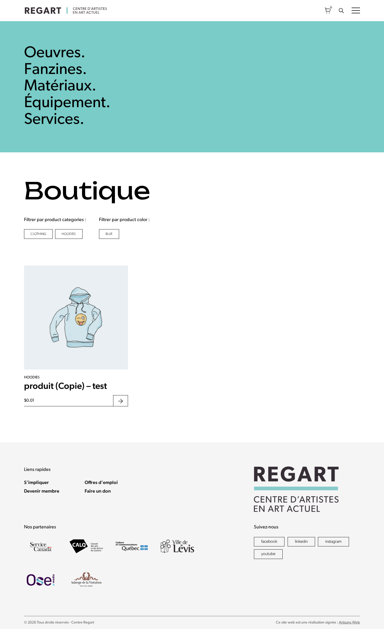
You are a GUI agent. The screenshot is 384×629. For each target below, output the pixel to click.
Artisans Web (349, 623)
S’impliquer (36, 483)
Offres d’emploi (101, 483)
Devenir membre (41, 491)
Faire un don (98, 491)
